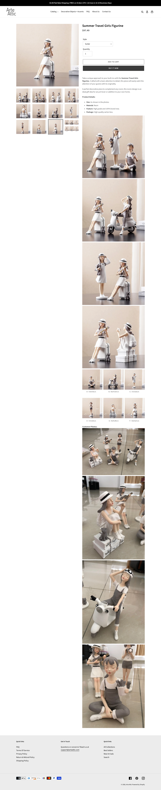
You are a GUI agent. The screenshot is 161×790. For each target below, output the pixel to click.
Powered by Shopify (138, 785)
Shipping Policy (22, 760)
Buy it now (113, 68)
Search (106, 757)
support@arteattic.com (70, 750)
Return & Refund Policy (25, 757)
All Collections (109, 747)
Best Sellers (108, 750)
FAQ (17, 747)
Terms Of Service (23, 750)
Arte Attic (129, 785)
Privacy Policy (21, 754)
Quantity (86, 49)
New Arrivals (109, 754)
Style (85, 39)
